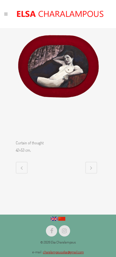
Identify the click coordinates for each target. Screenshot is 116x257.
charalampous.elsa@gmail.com (63, 252)
